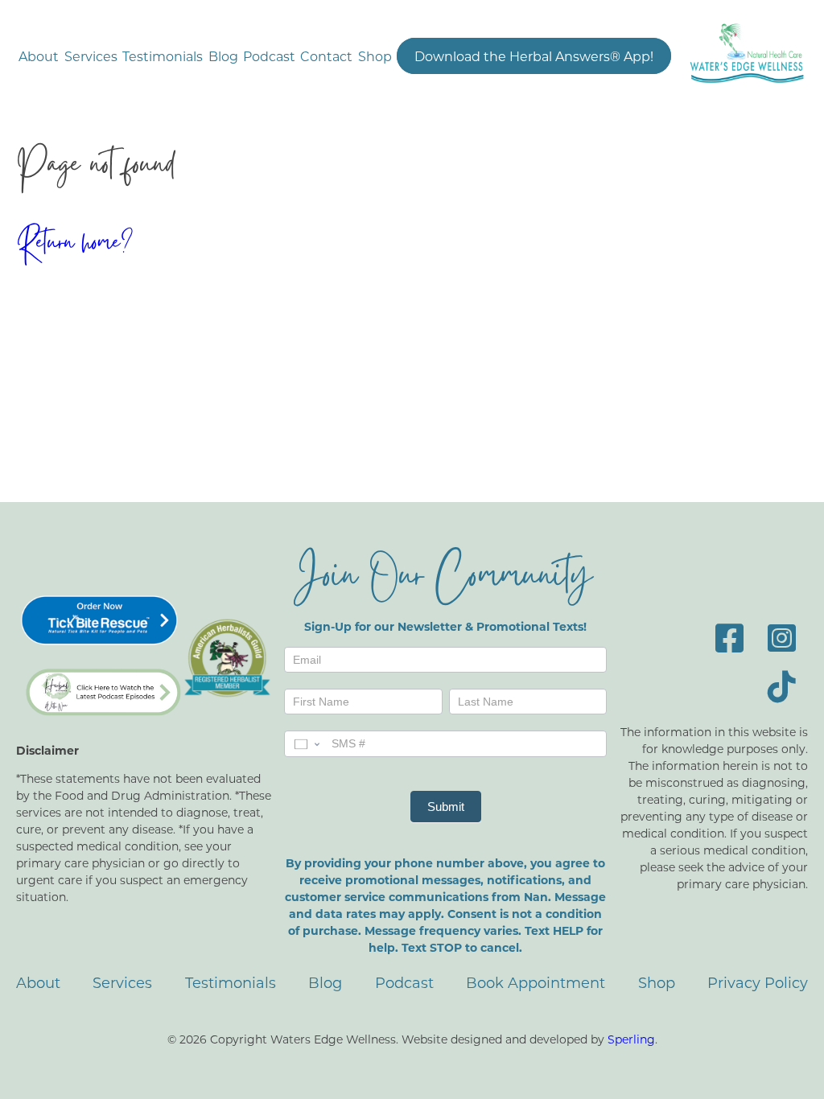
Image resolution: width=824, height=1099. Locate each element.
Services (90, 55)
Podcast (269, 55)
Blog (223, 55)
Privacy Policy (757, 982)
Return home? (74, 245)
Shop (375, 55)
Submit (445, 806)
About (39, 55)
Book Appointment (535, 982)
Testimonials (162, 55)
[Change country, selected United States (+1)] (306, 743)
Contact (326, 55)
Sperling (631, 1039)
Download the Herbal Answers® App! (533, 55)
